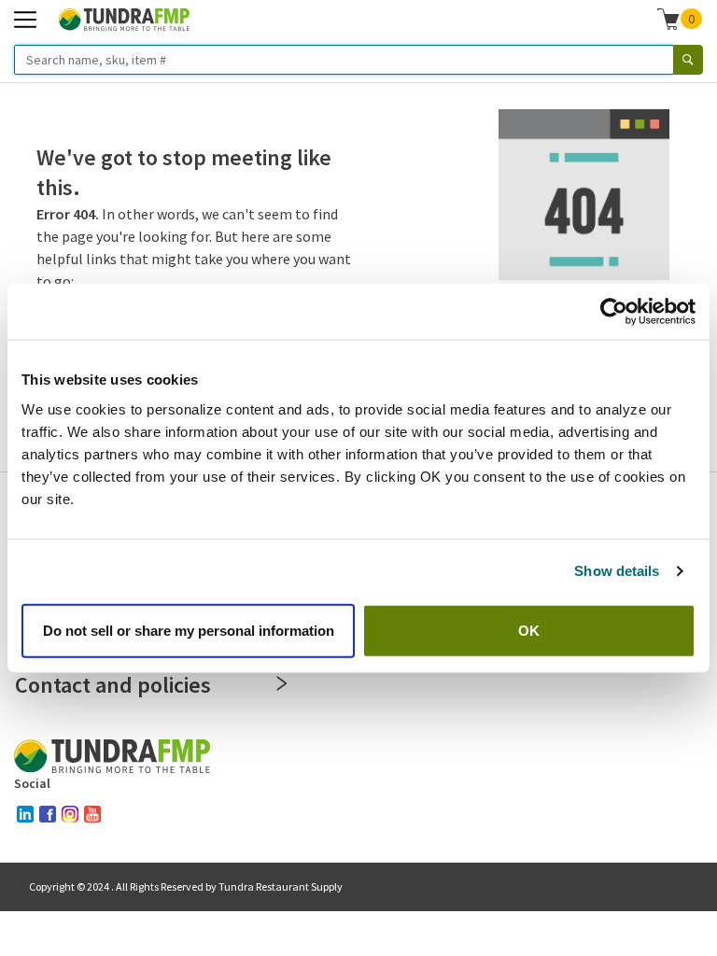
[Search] (688, 59)
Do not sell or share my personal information (188, 630)
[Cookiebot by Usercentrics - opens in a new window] (614, 312)
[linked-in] (25, 814)
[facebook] (47, 814)
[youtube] (92, 814)
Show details (616, 571)
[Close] (281, 683)
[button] (680, 18)
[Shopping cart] (668, 18)
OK (529, 630)
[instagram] (70, 814)
